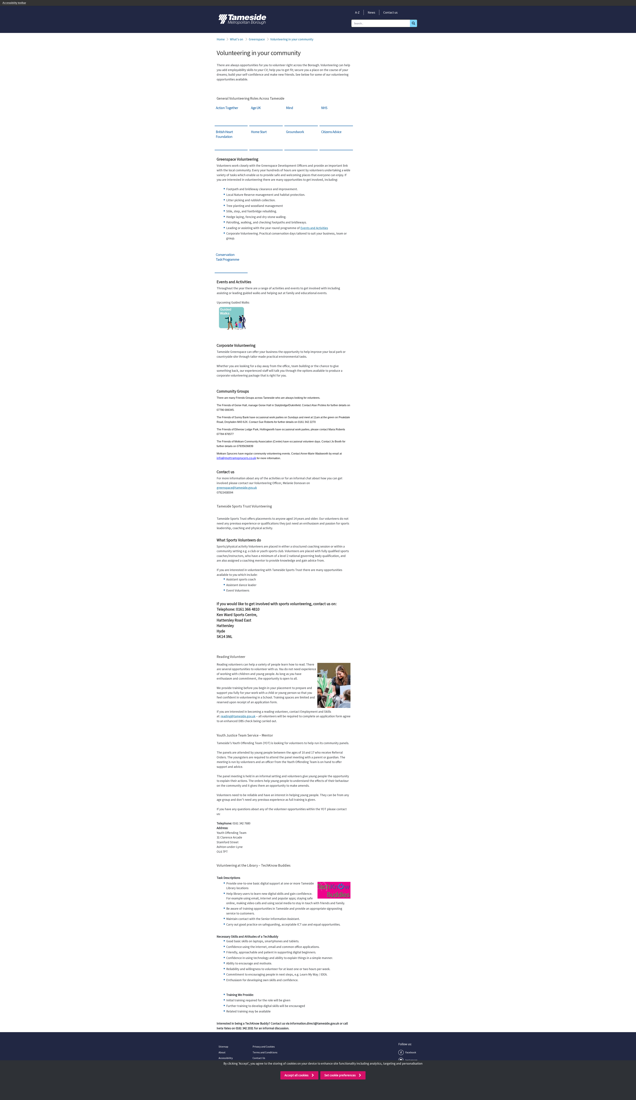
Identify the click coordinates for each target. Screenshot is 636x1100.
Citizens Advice (329, 130)
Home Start (257, 130)
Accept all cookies (296, 1075)
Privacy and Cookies (264, 1046)
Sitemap (223, 1046)
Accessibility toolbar (14, 2)
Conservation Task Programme (226, 255)
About (222, 1052)
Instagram (411, 1060)
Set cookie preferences (340, 1075)
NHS (322, 106)
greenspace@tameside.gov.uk (237, 488)
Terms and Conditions (265, 1052)
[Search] (413, 23)
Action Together (225, 106)
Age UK (254, 106)
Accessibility (226, 1058)
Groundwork (292, 130)
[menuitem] (357, 12)
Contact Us (259, 1058)
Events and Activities (314, 228)
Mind (287, 106)
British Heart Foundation (230, 130)
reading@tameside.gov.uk (238, 716)
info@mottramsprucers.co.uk (236, 458)
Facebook (410, 1052)
